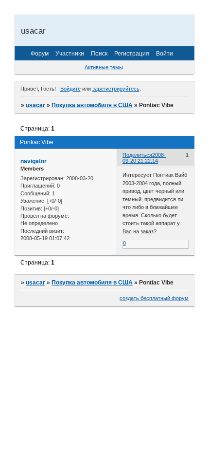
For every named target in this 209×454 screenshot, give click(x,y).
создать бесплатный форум (154, 298)
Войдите (70, 89)
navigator (33, 161)
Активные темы (104, 67)
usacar (35, 105)
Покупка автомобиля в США (92, 105)
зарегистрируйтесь (115, 89)
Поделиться (137, 155)
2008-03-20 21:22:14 (144, 158)
